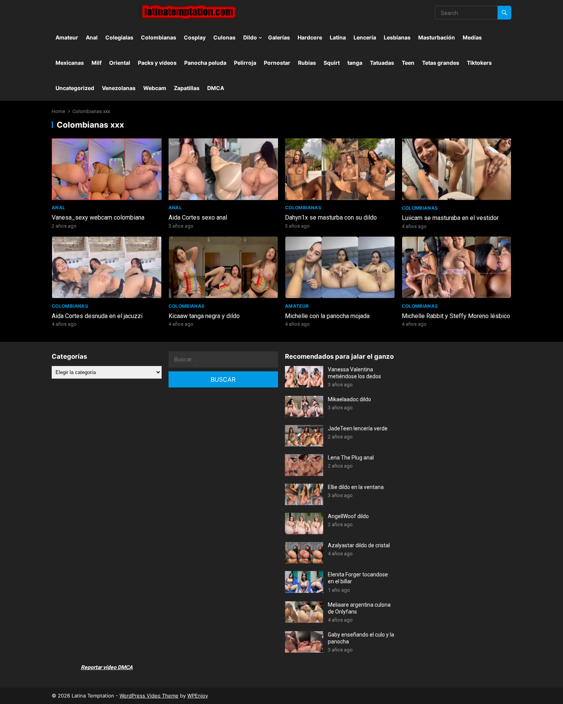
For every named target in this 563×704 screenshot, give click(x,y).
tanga (354, 62)
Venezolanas (119, 88)
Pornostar (277, 62)
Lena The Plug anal (351, 458)
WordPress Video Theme (148, 696)
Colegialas (119, 37)
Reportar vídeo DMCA (107, 667)
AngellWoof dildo (348, 516)
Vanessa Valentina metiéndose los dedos (354, 372)
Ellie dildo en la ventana (356, 487)
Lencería (365, 37)
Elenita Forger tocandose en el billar (358, 577)
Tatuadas (382, 62)
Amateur (67, 37)
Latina (338, 37)
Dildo (250, 37)
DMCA (215, 88)
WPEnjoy (197, 696)
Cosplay (195, 37)
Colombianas (158, 37)
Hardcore (310, 37)
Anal (92, 37)
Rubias (307, 62)
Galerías (279, 37)
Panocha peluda (205, 62)
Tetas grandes (440, 62)
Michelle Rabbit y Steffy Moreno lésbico (456, 316)
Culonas (224, 37)
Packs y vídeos (157, 62)
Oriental (119, 62)
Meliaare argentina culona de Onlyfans (359, 608)
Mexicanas (70, 62)
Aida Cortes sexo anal (198, 217)
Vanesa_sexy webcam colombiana (98, 217)
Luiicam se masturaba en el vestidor (450, 218)
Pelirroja (245, 62)
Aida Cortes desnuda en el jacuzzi (97, 316)
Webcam (154, 88)
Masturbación (436, 37)
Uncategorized (75, 88)
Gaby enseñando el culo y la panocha (361, 638)
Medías (472, 37)
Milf (96, 62)
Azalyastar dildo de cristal (359, 545)
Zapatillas (187, 88)
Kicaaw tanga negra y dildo (204, 316)
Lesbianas (397, 37)
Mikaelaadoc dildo (349, 399)
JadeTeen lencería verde (358, 428)
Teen (408, 62)
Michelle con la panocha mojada (327, 316)
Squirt (332, 62)
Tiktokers (479, 62)
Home (58, 111)
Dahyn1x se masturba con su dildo (331, 217)
